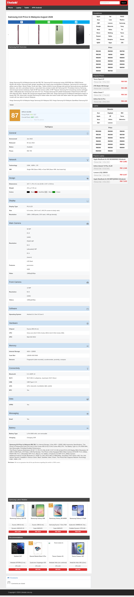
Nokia (110, 29)
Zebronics (122, 119)
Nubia (110, 36)
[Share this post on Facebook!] (21, 23)
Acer (98, 113)
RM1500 (98, 54)
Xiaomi (122, 39)
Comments (14, 578)
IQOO (98, 42)
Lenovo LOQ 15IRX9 (101, 172)
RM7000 (110, 71)
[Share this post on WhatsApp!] (48, 23)
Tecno (122, 33)
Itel (110, 16)
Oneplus (110, 39)
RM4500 (110, 51)
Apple (98, 16)
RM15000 (98, 138)
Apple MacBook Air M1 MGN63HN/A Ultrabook (109, 159)
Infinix (98, 39)
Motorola (110, 26)
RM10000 (98, 131)
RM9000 (122, 64)
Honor (98, 33)
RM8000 (122, 57)
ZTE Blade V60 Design (101, 86)
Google (98, 26)
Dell (98, 123)
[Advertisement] (49, 65)
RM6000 (110, 64)
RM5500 (110, 61)
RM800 (12, 105)
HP (110, 116)
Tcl (122, 29)
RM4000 (98, 71)
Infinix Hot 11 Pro (99, 99)
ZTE (122, 42)
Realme (122, 20)
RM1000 (98, 51)
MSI (122, 113)
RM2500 (98, 61)
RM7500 (122, 51)
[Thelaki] (18, 4)
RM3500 (98, 67)
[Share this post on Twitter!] (76, 23)
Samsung (122, 23)
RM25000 (98, 151)
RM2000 (98, 57)
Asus (98, 20)
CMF (98, 23)
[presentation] (8, 34)
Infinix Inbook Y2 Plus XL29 (103, 166)
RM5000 (110, 57)
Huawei (98, 36)
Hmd (98, 29)
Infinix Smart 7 (98, 92)
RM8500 (122, 61)
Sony (122, 26)
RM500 (110, 54)
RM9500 (122, 67)
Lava (110, 20)
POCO (122, 16)
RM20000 (98, 144)
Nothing (110, 33)
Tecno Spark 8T (99, 79)
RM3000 (98, 64)
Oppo (110, 42)
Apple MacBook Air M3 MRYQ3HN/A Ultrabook (110, 179)
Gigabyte (110, 113)
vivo (122, 36)
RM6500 (110, 67)
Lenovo (110, 23)
